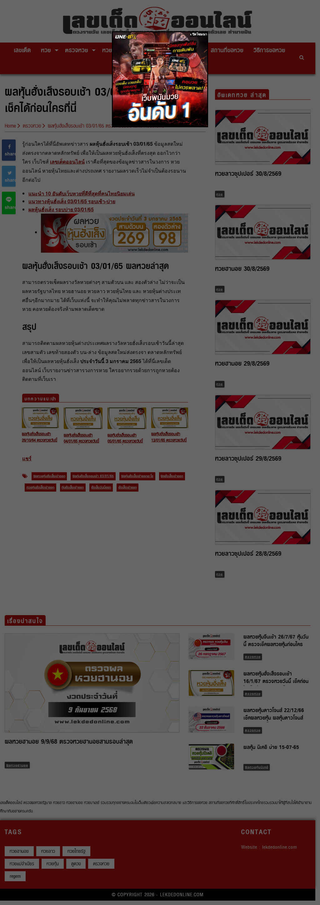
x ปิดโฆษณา (198, 34)
